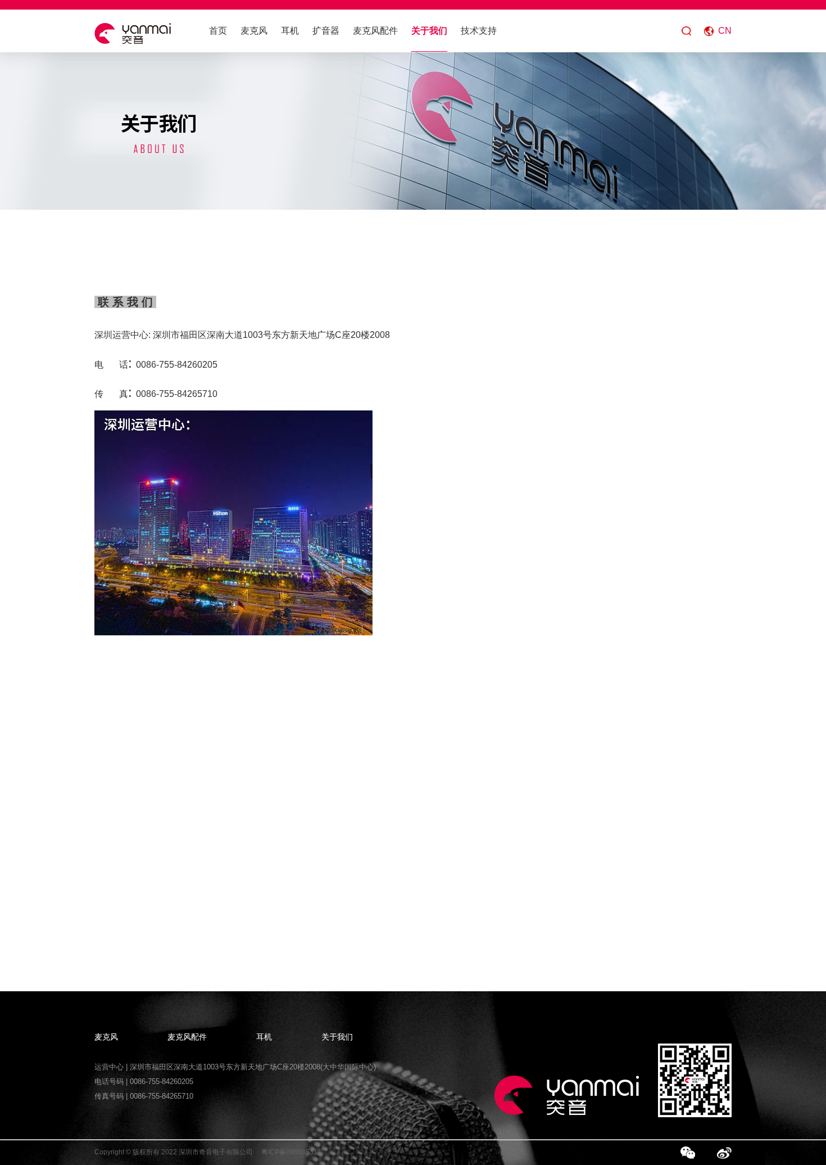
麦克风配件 (375, 30)
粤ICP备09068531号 (292, 1152)
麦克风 (253, 30)
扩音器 (325, 30)
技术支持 (479, 30)
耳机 (290, 30)
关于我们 (429, 30)
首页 (218, 30)
